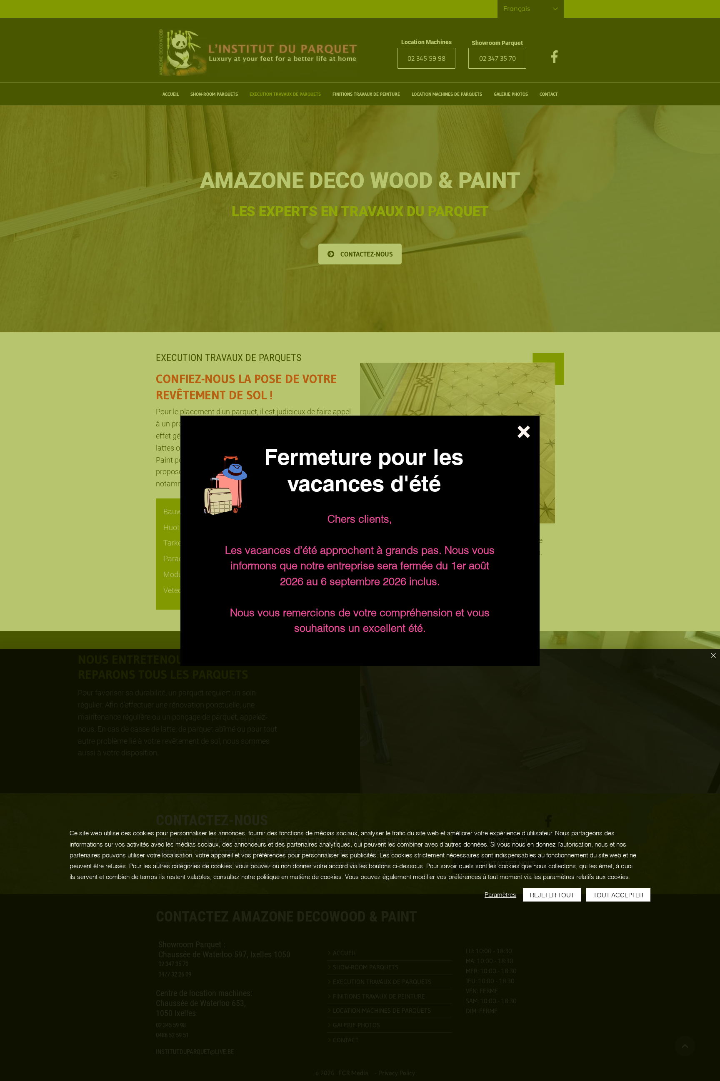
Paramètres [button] (500, 895)
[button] (524, 432)
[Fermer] (713, 656)
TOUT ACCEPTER (618, 895)
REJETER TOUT (552, 895)
